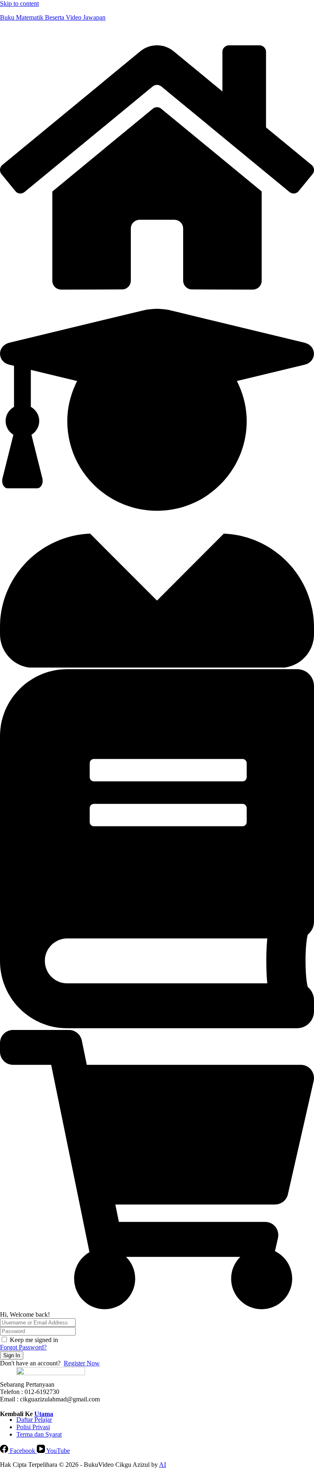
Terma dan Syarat (39, 1434)
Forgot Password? (23, 1347)
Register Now (82, 1363)
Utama (43, 1413)
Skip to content (19, 3)
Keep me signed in (34, 1339)
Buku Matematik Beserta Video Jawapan (52, 17)
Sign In (11, 1355)
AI (162, 1464)
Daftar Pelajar (34, 1419)
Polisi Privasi (33, 1426)
